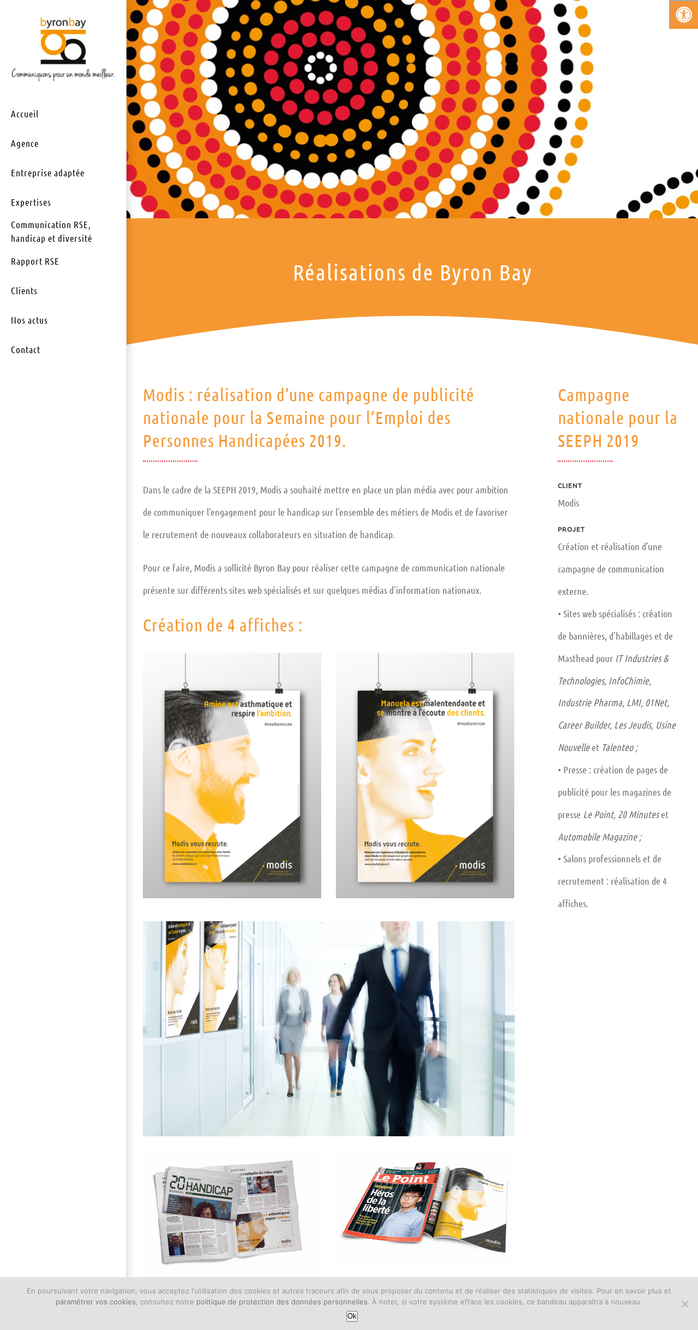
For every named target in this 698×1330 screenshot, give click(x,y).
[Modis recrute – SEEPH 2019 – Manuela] (425, 658)
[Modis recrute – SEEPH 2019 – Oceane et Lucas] (329, 926)
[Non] (684, 1303)
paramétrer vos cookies (96, 1301)
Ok (352, 1316)
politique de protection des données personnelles (282, 1301)
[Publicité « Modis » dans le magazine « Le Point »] (425, 1153)
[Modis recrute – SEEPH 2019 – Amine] (232, 658)
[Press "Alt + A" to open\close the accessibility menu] (683, 14)
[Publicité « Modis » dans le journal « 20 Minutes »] (232, 1153)
